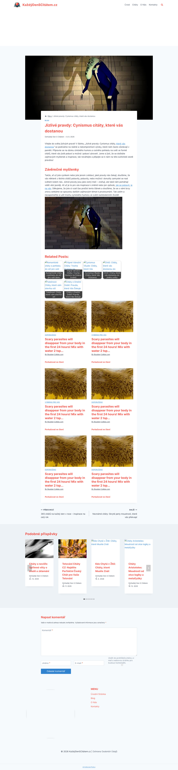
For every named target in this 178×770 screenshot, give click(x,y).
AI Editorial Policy (89, 767)
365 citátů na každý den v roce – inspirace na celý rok (63, 513)
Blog (47, 120)
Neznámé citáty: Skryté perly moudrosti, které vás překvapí (115, 513)
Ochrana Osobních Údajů (105, 751)
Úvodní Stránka (98, 694)
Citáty (135, 5)
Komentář (47, 630)
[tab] (84, 599)
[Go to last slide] (29, 568)
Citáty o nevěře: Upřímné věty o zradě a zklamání (39, 567)
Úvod (127, 5)
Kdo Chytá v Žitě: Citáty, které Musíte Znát (105, 567)
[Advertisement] (89, 28)
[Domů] (45, 116)
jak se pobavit (122, 185)
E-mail (79, 663)
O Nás (143, 5)
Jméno (46, 663)
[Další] (148, 568)
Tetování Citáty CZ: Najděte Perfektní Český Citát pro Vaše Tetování (71, 571)
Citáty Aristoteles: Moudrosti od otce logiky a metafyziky (136, 571)
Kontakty (153, 5)
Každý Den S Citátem (55, 137)
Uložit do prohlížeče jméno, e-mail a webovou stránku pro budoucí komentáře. (121, 660)
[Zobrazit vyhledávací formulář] (162, 5)
